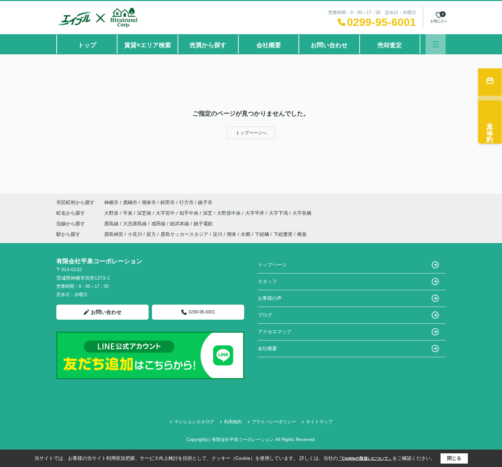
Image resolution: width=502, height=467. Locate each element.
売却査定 (389, 45)
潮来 (231, 234)
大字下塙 (279, 213)
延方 (151, 234)
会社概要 (268, 45)
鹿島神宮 (113, 234)
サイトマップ (319, 421)
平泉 (128, 213)
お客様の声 (270, 298)
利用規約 (233, 421)
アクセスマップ (274, 331)
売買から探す (208, 45)
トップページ (272, 264)
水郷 (245, 234)
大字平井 (255, 213)
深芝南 (145, 213)
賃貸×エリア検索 (147, 45)
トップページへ (251, 132)
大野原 (112, 213)
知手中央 (189, 213)
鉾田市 (168, 202)
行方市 (186, 202)
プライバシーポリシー (274, 421)
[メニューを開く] (435, 44)
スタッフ (267, 281)
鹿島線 (112, 223)
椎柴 (302, 234)
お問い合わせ (329, 45)
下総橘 (262, 234)
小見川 (135, 234)
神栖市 (111, 202)
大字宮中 (166, 213)
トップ (87, 45)
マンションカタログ (194, 421)
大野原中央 (229, 213)
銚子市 (205, 202)
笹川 (217, 234)
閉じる (454, 458)
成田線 (159, 223)
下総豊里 (283, 234)
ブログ (265, 315)
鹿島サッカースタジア (184, 234)
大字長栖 (301, 213)
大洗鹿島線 (135, 223)
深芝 (208, 213)
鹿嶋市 (130, 202)
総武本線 (180, 223)
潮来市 (149, 202)
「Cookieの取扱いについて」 (365, 458)
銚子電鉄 (203, 223)
